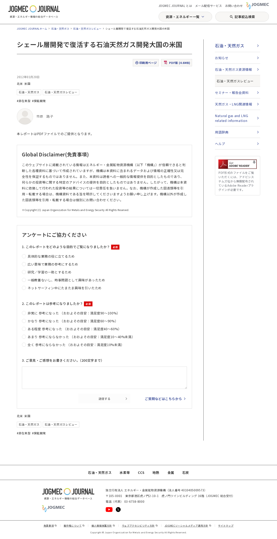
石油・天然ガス (60, 28)
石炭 (185, 472)
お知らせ (222, 57)
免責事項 (50, 525)
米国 (27, 84)
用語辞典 (222, 132)
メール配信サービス (208, 6)
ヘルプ (220, 143)
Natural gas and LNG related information (231, 118)
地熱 (155, 472)
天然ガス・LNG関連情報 (233, 104)
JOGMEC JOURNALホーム (32, 28)
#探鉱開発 (39, 101)
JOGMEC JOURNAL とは (175, 6)
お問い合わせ (234, 6)
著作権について (74, 525)
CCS (141, 472)
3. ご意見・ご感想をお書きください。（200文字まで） (63, 360)
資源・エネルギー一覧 (182, 16)
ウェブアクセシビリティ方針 (140, 525)
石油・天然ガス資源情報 (233, 69)
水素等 (125, 472)
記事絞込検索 (245, 16)
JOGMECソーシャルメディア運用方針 (188, 525)
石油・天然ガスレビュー (87, 28)
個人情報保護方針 (103, 525)
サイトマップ (226, 525)
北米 (20, 84)
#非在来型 (23, 101)
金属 (170, 472)
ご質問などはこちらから (163, 398)
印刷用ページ (148, 63)
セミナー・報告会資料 (232, 92)
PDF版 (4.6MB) (179, 63)
